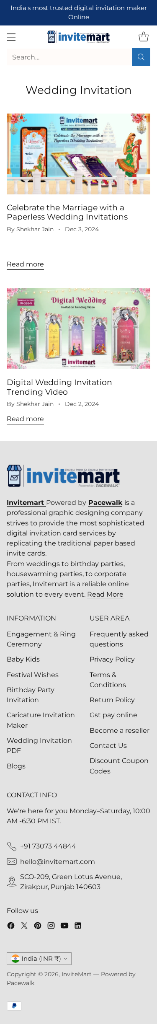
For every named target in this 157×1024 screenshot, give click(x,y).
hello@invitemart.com (57, 861)
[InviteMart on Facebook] (11, 927)
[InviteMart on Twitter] (24, 927)
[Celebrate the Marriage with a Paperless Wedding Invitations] (78, 154)
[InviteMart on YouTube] (64, 927)
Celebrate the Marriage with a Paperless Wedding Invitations (67, 212)
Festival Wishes (33, 674)
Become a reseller (119, 730)
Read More (105, 594)
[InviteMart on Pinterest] (38, 927)
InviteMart (77, 974)
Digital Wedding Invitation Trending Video (59, 386)
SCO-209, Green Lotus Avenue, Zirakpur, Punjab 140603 (71, 881)
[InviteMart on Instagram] (51, 927)
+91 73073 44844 (48, 846)
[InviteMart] (78, 37)
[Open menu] (11, 37)
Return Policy (112, 700)
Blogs (16, 766)
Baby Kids (23, 659)
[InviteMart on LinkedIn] (78, 927)
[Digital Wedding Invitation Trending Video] (78, 328)
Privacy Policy (112, 659)
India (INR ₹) (41, 958)
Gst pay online (113, 715)
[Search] (141, 57)
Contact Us (108, 745)
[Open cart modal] (143, 37)
